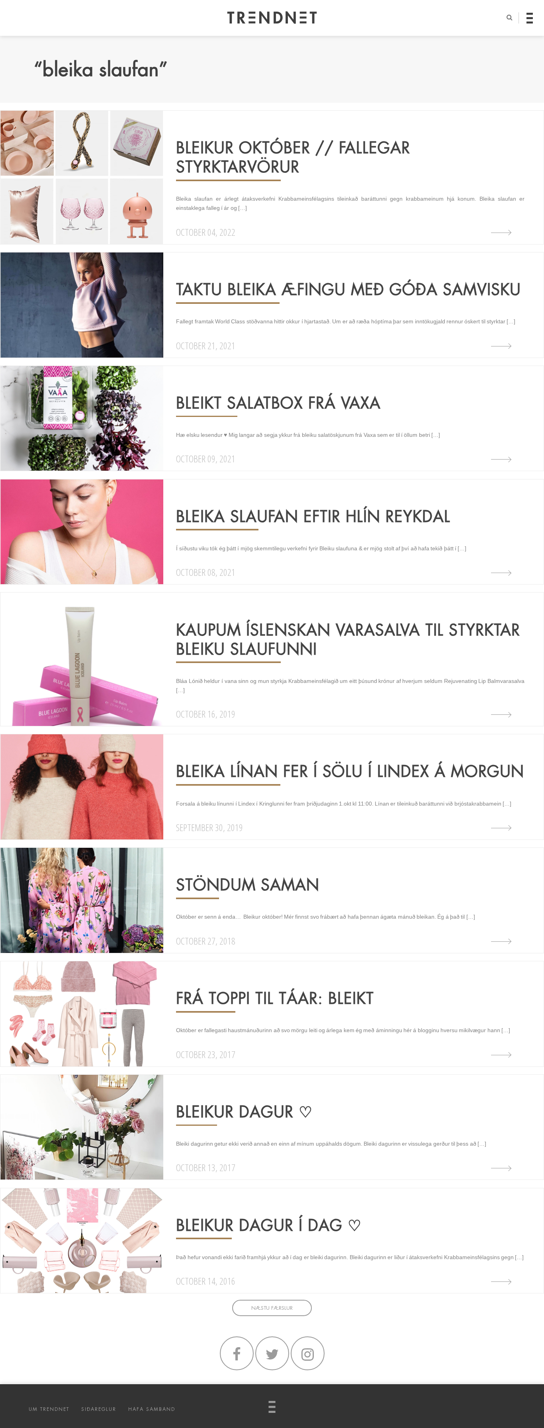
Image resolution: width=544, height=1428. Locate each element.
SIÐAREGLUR (98, 1409)
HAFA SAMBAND (151, 1409)
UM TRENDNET (49, 1409)
